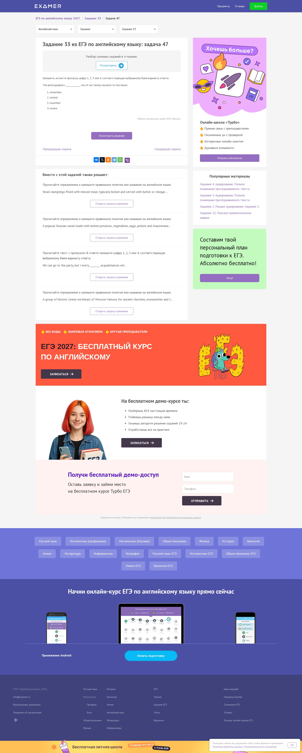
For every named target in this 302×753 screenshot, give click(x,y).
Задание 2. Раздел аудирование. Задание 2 (229, 206)
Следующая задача (167, 149)
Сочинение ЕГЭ (232, 704)
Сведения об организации (27, 712)
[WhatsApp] (120, 159)
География (132, 554)
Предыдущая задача (57, 149)
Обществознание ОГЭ (241, 554)
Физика (204, 541)
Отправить (200, 501)
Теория (157, 697)
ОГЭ (156, 689)
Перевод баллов (233, 697)
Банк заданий (231, 689)
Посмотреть (108, 65)
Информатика (103, 554)
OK (292, 745)
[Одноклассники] (108, 159)
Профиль (92, 704)
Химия (47, 554)
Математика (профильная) (88, 541)
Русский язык (48, 541)
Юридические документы (27, 704)
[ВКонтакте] (96, 159)
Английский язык (115, 712)
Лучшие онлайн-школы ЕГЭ (238, 720)
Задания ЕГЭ (160, 704)
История (228, 541)
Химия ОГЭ (133, 566)
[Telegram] (114, 159)
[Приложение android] (15, 720)
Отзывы (228, 712)
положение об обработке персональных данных (175, 517)
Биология (253, 541)
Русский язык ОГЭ (165, 554)
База (89, 712)
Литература (72, 554)
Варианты (159, 720)
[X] (102, 159)
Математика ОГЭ (201, 554)
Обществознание (174, 541)
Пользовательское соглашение (261, 746)
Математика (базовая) (134, 541)
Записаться (59, 374)
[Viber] (127, 160)
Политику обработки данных (228, 746)
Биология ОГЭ (163, 566)
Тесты (157, 712)
